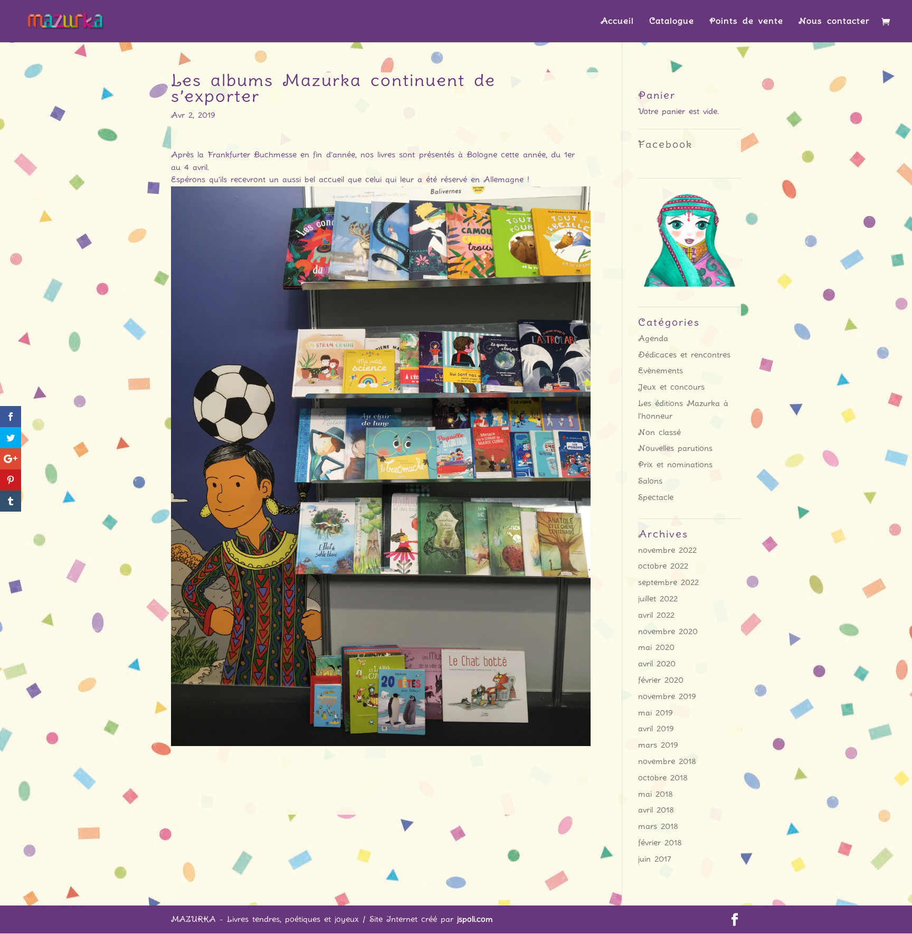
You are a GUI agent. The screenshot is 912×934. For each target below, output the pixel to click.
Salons (650, 481)
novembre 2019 (667, 696)
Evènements (660, 370)
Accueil (617, 21)
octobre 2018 (663, 777)
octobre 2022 (663, 566)
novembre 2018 (667, 761)
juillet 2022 (658, 598)
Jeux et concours (671, 387)
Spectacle (655, 497)
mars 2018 (658, 826)
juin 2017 (654, 859)
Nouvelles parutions (675, 448)
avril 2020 (657, 663)
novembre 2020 (668, 631)
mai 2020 (656, 647)
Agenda (653, 338)
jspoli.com (475, 919)
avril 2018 (656, 810)
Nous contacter (834, 21)
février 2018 (660, 842)
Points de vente (746, 21)
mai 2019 (655, 713)
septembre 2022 (668, 582)
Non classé (659, 432)
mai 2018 (655, 794)
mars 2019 (658, 745)
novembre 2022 (667, 550)
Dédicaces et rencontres (684, 355)
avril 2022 (656, 615)
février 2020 (660, 680)
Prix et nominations (675, 464)
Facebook (665, 144)
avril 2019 (656, 728)
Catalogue (671, 21)
